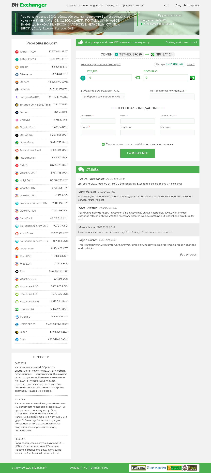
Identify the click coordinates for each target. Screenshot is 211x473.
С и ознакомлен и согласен (139, 144)
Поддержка (96, 5)
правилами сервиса (121, 144)
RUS (166, 5)
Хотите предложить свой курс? (101, 64)
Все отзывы (188, 254)
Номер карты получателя (167, 90)
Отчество (167, 115)
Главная (70, 5)
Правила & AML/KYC (133, 5)
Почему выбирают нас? (181, 42)
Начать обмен (137, 153)
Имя (122, 115)
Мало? (191, 64)
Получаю (150, 71)
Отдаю (92, 71)
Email (84, 127)
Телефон (125, 127)
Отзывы (83, 5)
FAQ (85, 468)
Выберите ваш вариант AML (100, 90)
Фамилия (86, 115)
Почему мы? (112, 5)
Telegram (165, 127)
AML (140, 144)
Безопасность (99, 468)
